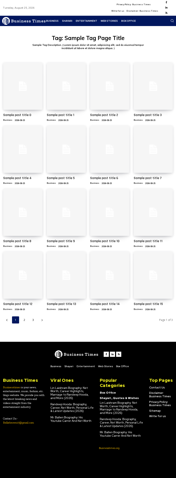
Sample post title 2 (104, 115)
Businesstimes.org (109, 448)
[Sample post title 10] (109, 212)
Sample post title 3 (148, 115)
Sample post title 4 (17, 178)
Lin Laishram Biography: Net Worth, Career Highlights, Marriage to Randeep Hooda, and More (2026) (69, 393)
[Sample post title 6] (109, 149)
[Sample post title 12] (22, 275)
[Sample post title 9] (66, 212)
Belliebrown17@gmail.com (18, 422)
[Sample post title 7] (153, 149)
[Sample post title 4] (22, 149)
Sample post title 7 (148, 178)
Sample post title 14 (105, 304)
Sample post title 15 (148, 304)
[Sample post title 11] (153, 212)
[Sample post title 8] (22, 212)
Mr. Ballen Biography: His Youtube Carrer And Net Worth (70, 419)
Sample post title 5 (61, 178)
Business (7, 120)
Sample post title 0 (17, 115)
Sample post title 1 (60, 115)
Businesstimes (11, 387)
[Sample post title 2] (109, 86)
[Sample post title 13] (66, 275)
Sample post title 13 (61, 304)
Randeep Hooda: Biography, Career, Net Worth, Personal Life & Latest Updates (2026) (72, 407)
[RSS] (166, 13)
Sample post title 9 (61, 241)
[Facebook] (166, 2)
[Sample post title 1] (66, 86)
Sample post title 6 (104, 178)
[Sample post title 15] (153, 275)
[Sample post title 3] (153, 86)
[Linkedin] (166, 7)
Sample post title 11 (148, 241)
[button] (172, 20)
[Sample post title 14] (109, 275)
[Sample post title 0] (22, 86)
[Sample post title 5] (66, 149)
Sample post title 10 (105, 241)
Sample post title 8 (17, 241)
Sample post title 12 (17, 304)
